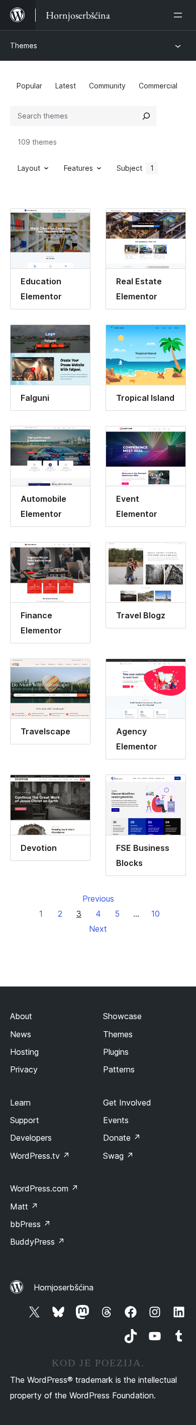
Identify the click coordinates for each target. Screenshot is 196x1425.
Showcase (122, 1016)
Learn (20, 1103)
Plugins (116, 1052)
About (21, 1016)
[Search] (146, 116)
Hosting (24, 1052)
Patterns (119, 1069)
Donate (122, 1138)
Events (116, 1120)
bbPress (30, 1224)
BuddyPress (37, 1242)
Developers (31, 1138)
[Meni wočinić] (180, 15)
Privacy (24, 1069)
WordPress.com (44, 1188)
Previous (98, 899)
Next (98, 929)
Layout (29, 168)
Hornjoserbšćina (63, 1287)
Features (78, 168)
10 (155, 914)
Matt (24, 1206)
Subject (135, 168)
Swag (118, 1156)
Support (24, 1120)
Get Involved (127, 1103)
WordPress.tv (40, 1156)
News (20, 1034)
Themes (23, 45)
